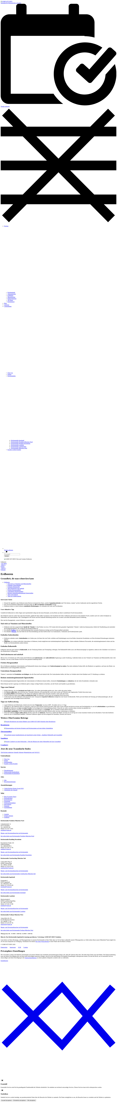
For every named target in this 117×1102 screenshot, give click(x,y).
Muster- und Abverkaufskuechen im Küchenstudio (14, 833)
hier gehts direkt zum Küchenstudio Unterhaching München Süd (18, 873)
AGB (19, 947)
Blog (4, 563)
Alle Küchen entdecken (7, 752)
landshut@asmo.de (6, 905)
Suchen (7, 556)
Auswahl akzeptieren (6, 1100)
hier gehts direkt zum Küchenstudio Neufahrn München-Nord (17, 836)
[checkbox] (58, 1080)
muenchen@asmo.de (6, 924)
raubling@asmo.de (6, 849)
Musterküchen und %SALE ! (32, 752)
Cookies (25, 947)
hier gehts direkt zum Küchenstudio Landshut (13, 911)
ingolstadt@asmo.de (6, 887)
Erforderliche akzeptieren (19, 1100)
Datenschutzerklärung (31, 958)
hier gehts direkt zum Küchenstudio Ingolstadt (13, 892)
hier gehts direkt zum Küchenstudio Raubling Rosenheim (16, 855)
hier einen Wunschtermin (42, 941)
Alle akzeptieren (31, 1100)
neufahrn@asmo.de (6, 830)
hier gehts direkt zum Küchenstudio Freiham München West (17, 930)
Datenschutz (4, 947)
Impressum (13, 947)
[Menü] (58, 223)
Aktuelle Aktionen (19, 752)
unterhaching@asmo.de (7, 868)
